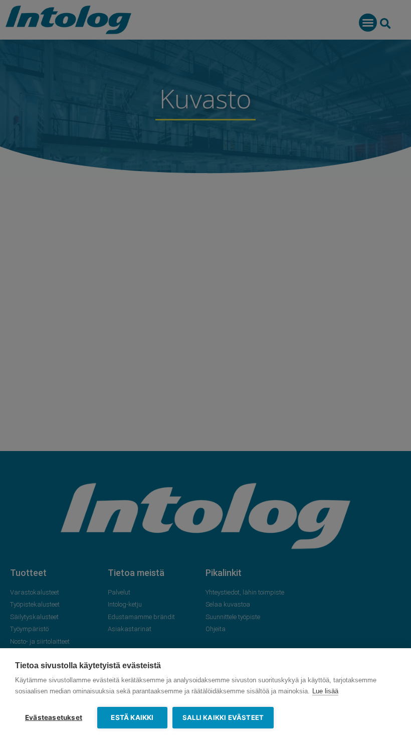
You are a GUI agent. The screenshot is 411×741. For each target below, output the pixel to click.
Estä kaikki (132, 717)
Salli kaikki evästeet (223, 717)
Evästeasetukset (53, 717)
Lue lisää (325, 691)
